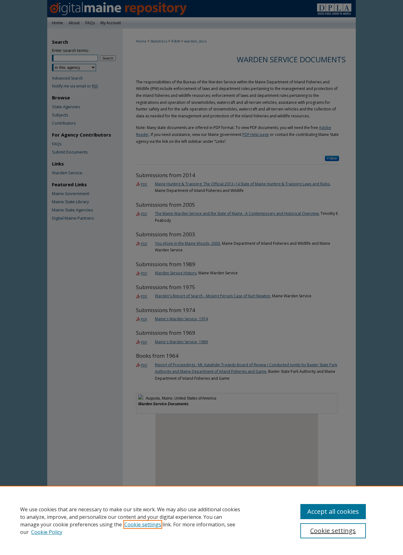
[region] (201, 520)
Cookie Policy (46, 532)
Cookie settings (142, 524)
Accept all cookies (333, 511)
